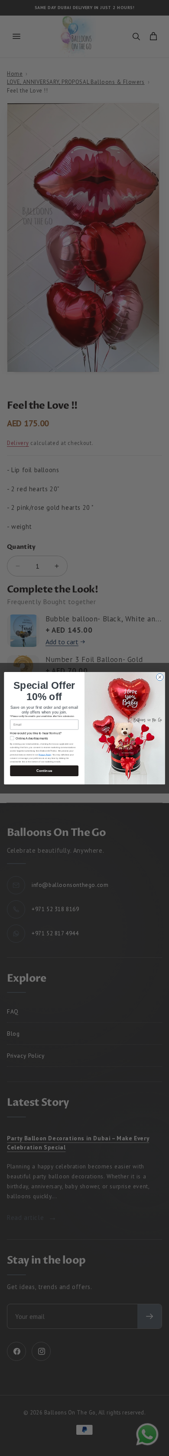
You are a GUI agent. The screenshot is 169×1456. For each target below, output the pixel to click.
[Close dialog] (159, 676)
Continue (44, 770)
